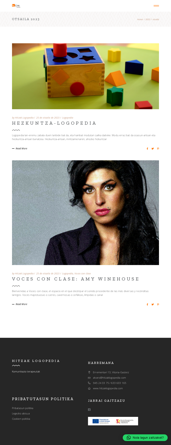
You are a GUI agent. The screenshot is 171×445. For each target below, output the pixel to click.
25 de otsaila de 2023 (48, 118)
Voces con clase (82, 273)
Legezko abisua (21, 413)
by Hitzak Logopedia (23, 118)
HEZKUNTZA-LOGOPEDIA (54, 123)
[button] (145, 437)
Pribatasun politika (22, 408)
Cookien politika (21, 418)
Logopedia (67, 118)
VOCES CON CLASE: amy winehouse (76, 279)
